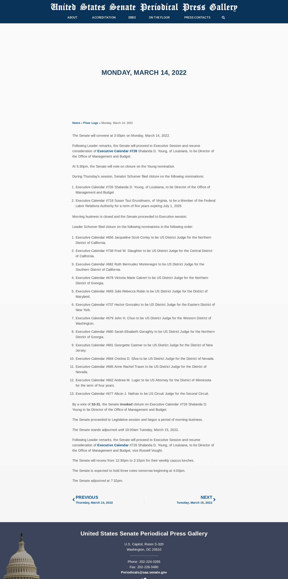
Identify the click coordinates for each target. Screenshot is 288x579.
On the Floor (159, 17)
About (73, 17)
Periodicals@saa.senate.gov (144, 572)
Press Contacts (197, 17)
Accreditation (104, 17)
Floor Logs (90, 123)
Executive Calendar (113, 445)
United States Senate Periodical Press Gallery (144, 6)
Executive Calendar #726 (117, 151)
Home (76, 123)
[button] (223, 17)
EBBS (132, 17)
